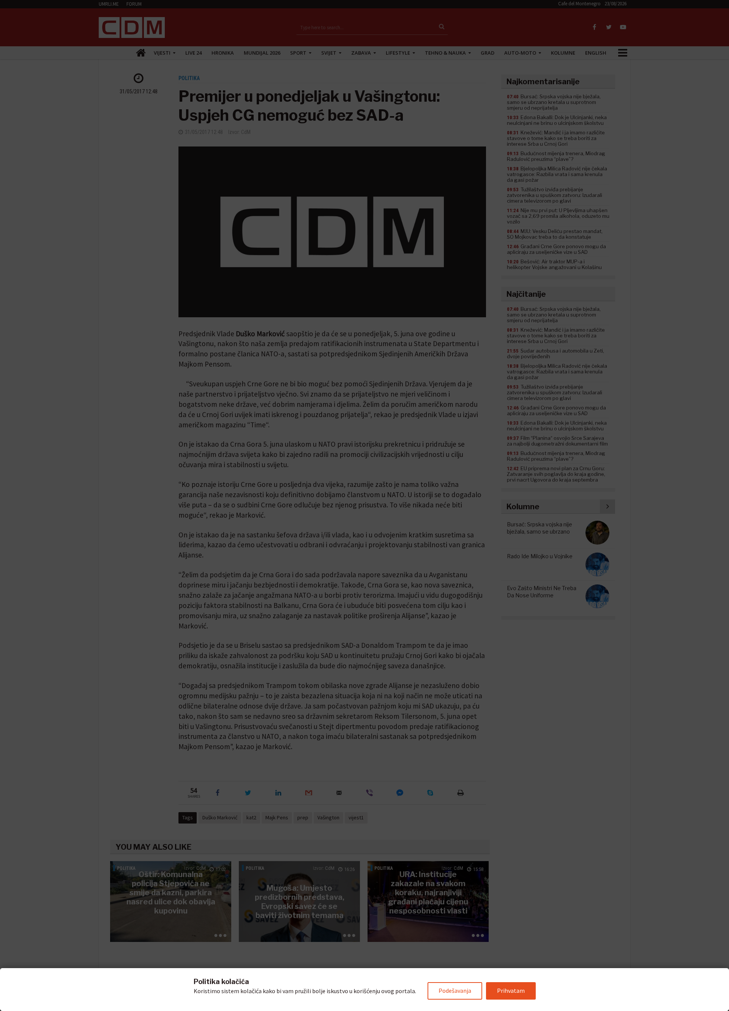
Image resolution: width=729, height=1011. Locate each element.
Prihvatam (511, 990)
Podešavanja (455, 990)
